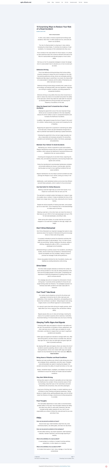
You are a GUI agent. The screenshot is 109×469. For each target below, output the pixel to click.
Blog (53, 2)
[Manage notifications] (106, 466)
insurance (58, 2)
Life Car (66, 2)
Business (86, 2)
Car (62, 2)
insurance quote (73, 2)
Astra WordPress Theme (65, 466)
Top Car (80, 2)
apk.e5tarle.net (25, 2)
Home (48, 2)
